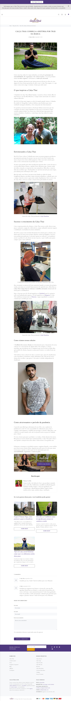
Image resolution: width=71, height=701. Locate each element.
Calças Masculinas (40, 668)
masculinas (24, 685)
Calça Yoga (38, 660)
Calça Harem (39, 658)
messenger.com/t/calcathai (48, 684)
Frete (10, 662)
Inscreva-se (30, 649)
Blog (10, 666)
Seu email (16, 611)
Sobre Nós (11, 658)
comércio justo (14, 687)
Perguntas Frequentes (14, 664)
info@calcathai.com (44, 689)
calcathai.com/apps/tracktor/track (43, 688)
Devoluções (11, 670)
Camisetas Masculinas (40, 670)
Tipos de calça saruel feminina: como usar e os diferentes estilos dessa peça (24, 554)
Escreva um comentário (18, 617)
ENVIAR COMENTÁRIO (22, 639)
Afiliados (11, 668)
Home (10, 25)
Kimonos (38, 666)
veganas (31, 688)
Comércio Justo (12, 660)
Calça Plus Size (39, 664)
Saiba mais (24, 528)
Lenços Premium (39, 674)
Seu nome (16, 605)
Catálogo (38, 672)
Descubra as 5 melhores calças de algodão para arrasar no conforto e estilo (45, 519)
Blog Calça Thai (15, 25)
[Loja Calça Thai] (35, 462)
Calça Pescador (39, 662)
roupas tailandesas (13, 685)
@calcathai (42, 682)
